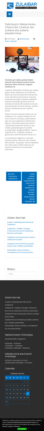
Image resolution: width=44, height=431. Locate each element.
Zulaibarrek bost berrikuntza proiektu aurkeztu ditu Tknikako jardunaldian (20, 245)
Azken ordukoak (11, 41)
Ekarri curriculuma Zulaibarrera (12, 176)
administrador (24, 39)
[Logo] (22, 5)
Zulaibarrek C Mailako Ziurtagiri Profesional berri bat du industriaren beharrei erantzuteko (20, 230)
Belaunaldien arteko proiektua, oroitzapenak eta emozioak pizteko (20, 251)
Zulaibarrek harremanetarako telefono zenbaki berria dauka (21, 238)
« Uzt (7, 405)
